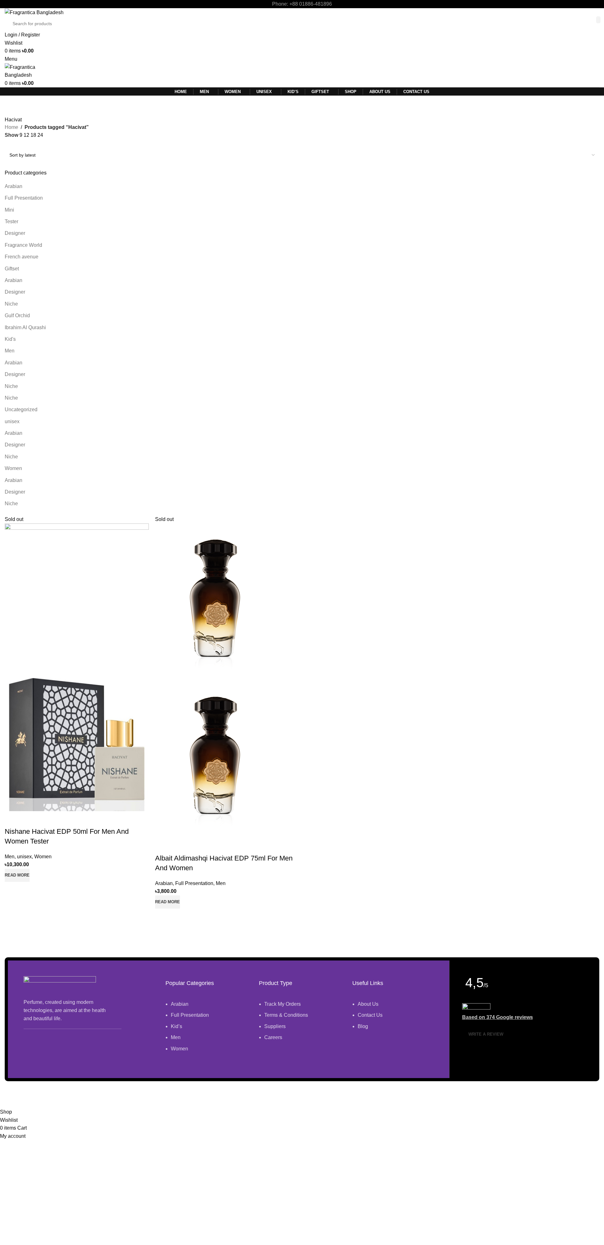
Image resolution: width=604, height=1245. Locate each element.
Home (11, 127)
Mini (9, 210)
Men (9, 350)
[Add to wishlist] (12, 819)
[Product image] (77, 738)
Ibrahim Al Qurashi (25, 327)
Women (13, 468)
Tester (11, 221)
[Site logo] (34, 12)
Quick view (12, 890)
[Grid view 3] (20, 143)
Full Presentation (24, 198)
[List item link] (204, 1029)
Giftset (12, 268)
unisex (12, 421)
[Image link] (60, 984)
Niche (11, 304)
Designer (15, 233)
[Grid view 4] (32, 143)
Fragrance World (23, 245)
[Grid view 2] (8, 143)
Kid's (10, 339)
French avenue (21, 256)
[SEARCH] (598, 19)
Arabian (13, 186)
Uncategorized (21, 409)
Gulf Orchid (17, 315)
